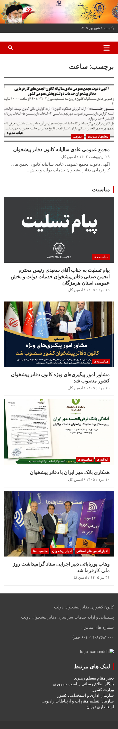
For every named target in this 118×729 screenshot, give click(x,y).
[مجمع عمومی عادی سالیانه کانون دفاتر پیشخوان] (59, 109)
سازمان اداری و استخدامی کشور (85, 695)
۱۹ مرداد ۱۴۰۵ (98, 290)
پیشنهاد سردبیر (97, 136)
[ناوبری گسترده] (106, 48)
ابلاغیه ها (102, 459)
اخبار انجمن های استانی (92, 551)
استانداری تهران (100, 706)
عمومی (78, 136)
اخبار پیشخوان (62, 551)
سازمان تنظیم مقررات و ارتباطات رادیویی (77, 701)
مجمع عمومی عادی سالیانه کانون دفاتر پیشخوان (61, 149)
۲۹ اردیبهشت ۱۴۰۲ (94, 156)
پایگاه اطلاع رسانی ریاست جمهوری (83, 683)
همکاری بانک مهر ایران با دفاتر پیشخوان (70, 472)
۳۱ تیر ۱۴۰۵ (100, 577)
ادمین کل (68, 156)
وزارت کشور (103, 689)
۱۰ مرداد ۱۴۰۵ (98, 479)
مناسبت (101, 189)
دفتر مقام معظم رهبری (94, 678)
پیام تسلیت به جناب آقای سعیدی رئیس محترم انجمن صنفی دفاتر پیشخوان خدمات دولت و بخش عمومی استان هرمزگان (60, 276)
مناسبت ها (101, 257)
